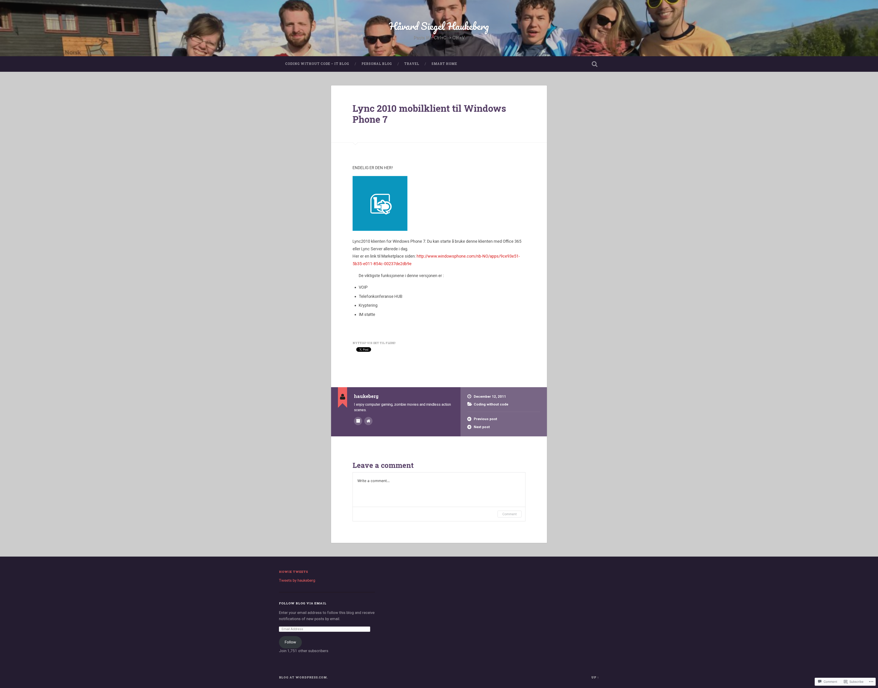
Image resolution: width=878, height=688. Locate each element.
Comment (509, 514)
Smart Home (444, 64)
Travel (411, 64)
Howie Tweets (293, 572)
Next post (482, 427)
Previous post (485, 419)
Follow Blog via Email (303, 603)
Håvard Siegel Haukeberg (439, 26)
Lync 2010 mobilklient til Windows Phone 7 (429, 113)
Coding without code (491, 404)
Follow (290, 642)
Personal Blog (376, 64)
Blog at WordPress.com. (303, 677)
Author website (368, 421)
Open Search (594, 64)
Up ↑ (595, 677)
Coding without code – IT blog (317, 64)
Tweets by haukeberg (297, 580)
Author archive (358, 421)
